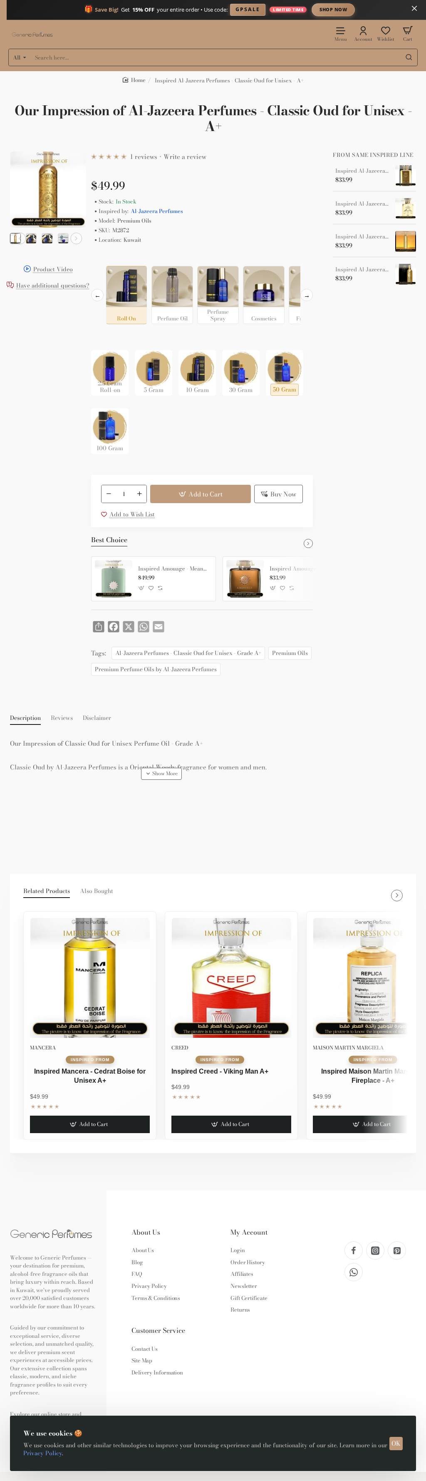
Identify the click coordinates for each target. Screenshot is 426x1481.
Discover (402, 9)
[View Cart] (407, 33)
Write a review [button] (184, 156)
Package (104, 336)
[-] (109, 494)
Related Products (46, 891)
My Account (248, 1232)
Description (25, 718)
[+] (140, 494)
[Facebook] (353, 1250)
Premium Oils (290, 653)
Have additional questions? (52, 286)
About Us (145, 1232)
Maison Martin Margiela (348, 1047)
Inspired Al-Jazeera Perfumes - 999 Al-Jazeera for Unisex (362, 237)
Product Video (53, 269)
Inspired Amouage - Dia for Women (305, 569)
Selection (105, 259)
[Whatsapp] (353, 1272)
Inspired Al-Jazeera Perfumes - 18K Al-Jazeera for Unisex (362, 171)
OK (396, 1443)
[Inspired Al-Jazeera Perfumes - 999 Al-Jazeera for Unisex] (405, 241)
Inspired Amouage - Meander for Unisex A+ (174, 569)
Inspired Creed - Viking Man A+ (219, 1071)
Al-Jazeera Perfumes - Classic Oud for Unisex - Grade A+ (188, 653)
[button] (20, 238)
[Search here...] (409, 57)
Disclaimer (97, 718)
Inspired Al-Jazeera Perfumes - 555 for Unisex (362, 204)
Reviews (62, 718)
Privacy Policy (42, 1453)
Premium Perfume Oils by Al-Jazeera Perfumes (156, 669)
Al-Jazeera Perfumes (157, 211)
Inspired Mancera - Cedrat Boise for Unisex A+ (90, 1076)
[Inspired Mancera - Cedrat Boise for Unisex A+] (90, 978)
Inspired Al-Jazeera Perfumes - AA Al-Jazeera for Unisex (362, 269)
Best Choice (109, 540)
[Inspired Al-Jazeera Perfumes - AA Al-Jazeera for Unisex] (405, 274)
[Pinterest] (397, 1250)
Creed (179, 1047)
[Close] (414, 8)
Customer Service (158, 1330)
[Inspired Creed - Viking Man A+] (231, 978)
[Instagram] (375, 1250)
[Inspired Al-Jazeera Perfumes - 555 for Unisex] (405, 208)
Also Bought (96, 891)
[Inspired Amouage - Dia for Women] (245, 579)
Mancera (43, 1047)
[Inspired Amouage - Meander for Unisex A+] (113, 579)
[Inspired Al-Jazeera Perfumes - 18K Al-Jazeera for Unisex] (405, 175)
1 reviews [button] (143, 156)
